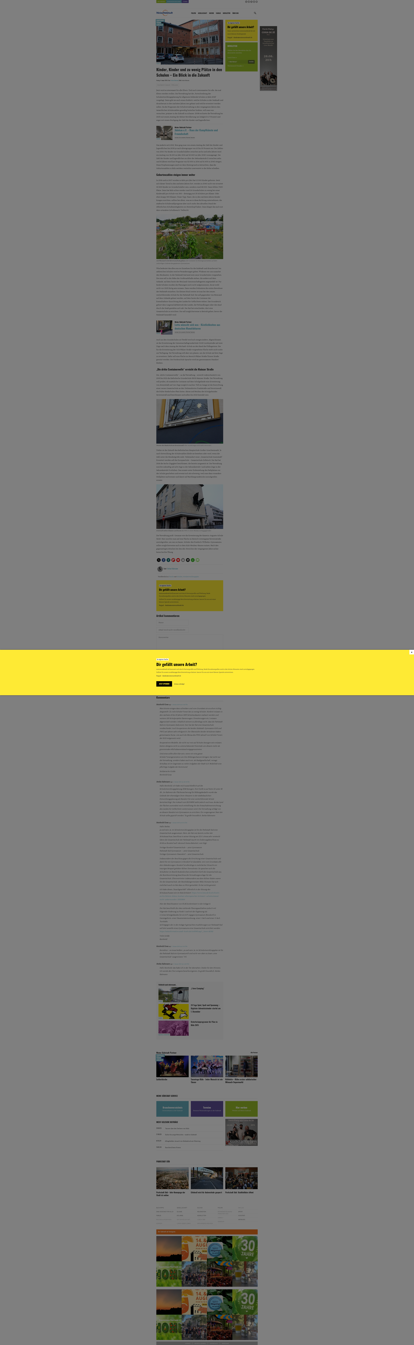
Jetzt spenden (164, 684)
